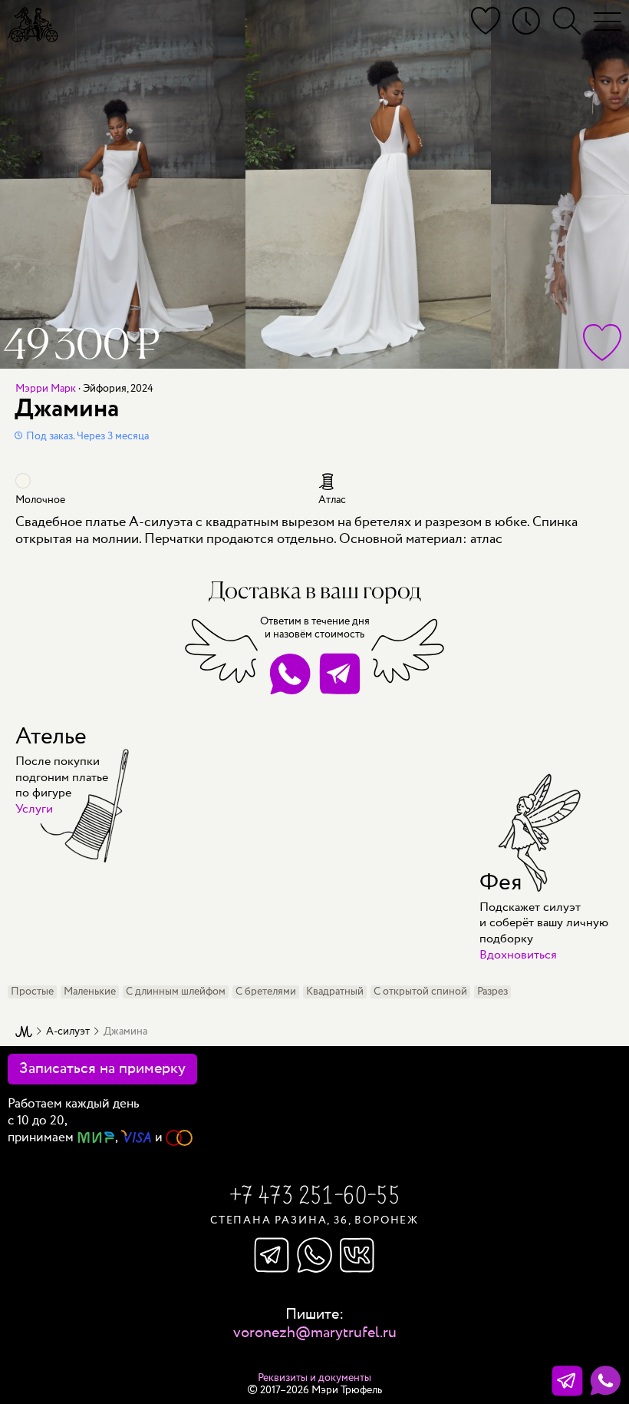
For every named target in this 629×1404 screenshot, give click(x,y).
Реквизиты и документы (314, 1378)
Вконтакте (357, 1255)
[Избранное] (485, 21)
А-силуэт (68, 1031)
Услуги (34, 809)
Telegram (339, 674)
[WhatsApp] (605, 1381)
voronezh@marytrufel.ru (315, 1333)
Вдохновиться (518, 955)
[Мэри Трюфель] (33, 24)
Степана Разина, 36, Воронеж (314, 1220)
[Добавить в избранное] (602, 342)
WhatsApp (289, 674)
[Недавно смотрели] (526, 21)
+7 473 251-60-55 (314, 1197)
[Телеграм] (567, 1381)
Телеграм (271, 1255)
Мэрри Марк (45, 388)
